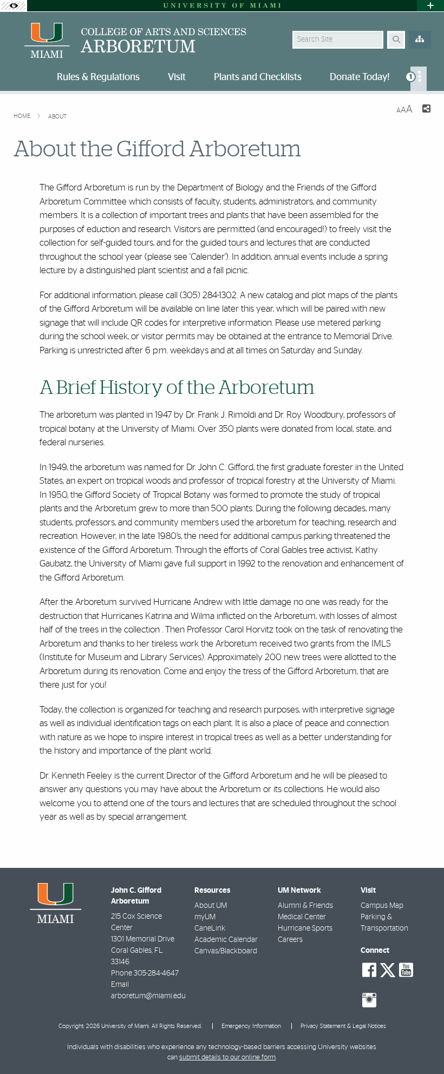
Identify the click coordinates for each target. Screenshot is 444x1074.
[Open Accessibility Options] (13, 5)
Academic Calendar (226, 940)
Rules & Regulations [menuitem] (98, 77)
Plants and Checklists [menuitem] (258, 77)
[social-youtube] (406, 970)
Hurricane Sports (305, 928)
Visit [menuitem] (177, 77)
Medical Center (302, 917)
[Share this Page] (425, 110)
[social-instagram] (369, 1000)
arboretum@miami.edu (148, 996)
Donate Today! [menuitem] (360, 77)
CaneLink (209, 928)
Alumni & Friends (305, 906)
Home (23, 116)
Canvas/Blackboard (225, 951)
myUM (205, 917)
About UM (210, 906)
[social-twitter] (387, 969)
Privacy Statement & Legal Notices (343, 1026)
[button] (420, 1043)
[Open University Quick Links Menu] (430, 5)
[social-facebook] (369, 970)
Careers (290, 940)
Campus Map (382, 906)
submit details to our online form (227, 1057)
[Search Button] (396, 40)
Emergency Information (251, 1026)
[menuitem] (418, 79)
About (57, 117)
